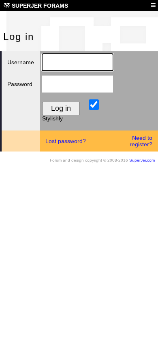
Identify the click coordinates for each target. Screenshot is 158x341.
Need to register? (141, 141)
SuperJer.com (142, 160)
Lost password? (65, 141)
